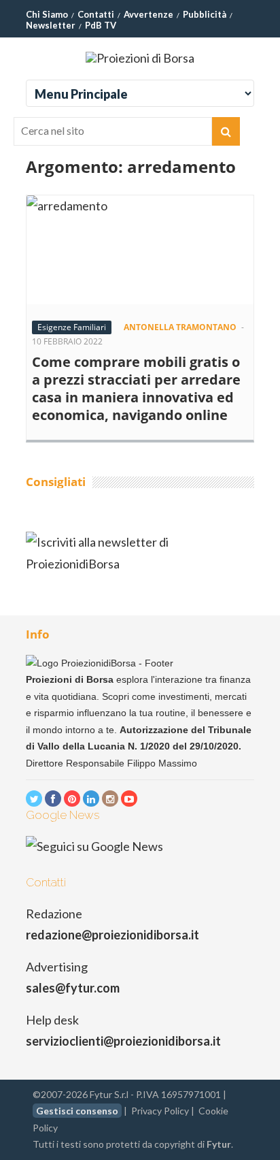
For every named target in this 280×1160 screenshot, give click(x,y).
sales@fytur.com (73, 987)
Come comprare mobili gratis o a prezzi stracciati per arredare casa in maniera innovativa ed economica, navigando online (136, 388)
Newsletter (50, 25)
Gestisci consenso (77, 1110)
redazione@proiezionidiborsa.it (112, 934)
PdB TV (100, 25)
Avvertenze (148, 14)
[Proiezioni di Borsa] (140, 57)
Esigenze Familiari (71, 327)
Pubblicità (204, 14)
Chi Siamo (47, 14)
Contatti (95, 14)
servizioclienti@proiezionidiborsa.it (123, 1040)
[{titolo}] (34, 798)
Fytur (219, 1144)
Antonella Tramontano (180, 327)
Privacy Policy (160, 1110)
